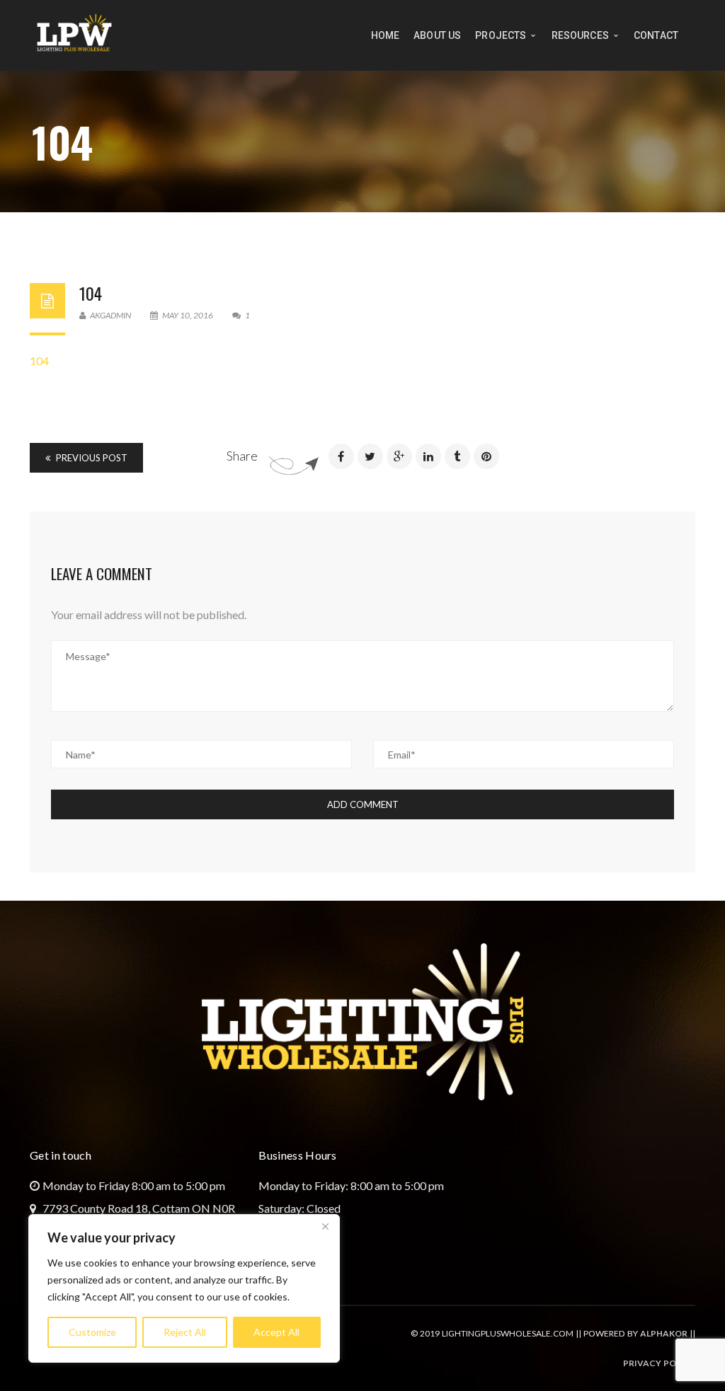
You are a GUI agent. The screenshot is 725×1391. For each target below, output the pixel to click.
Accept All (276, 1332)
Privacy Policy (659, 1363)
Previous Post (90, 457)
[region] (184, 1288)
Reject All (185, 1332)
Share (242, 455)
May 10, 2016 (188, 315)
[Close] (324, 1226)
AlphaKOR (663, 1333)
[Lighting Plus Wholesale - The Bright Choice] (74, 33)
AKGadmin (110, 315)
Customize (92, 1332)
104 (90, 293)
